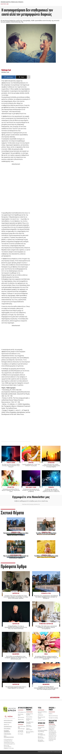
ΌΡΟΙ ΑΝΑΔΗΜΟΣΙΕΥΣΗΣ (9, 736)
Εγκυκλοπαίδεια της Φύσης (42, 730)
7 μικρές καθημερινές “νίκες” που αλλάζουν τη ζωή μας (31, 465)
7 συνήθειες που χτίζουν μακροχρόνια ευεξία (46, 556)
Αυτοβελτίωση (42, 623)
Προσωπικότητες (53, 715)
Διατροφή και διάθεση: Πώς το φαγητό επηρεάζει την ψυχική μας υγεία (11, 490)
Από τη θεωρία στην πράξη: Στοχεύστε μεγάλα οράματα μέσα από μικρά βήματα (51, 465)
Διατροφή (21, 722)
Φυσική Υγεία (41, 720)
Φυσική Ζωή (41, 723)
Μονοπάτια (21, 717)
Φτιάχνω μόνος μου (41, 737)
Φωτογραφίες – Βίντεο (30, 732)
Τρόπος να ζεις (14, 2)
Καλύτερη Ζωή (5, 4)
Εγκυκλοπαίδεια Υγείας (42, 712)
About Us (6, 724)
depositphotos (8, 720)
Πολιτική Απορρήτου (7, 731)
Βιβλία (46, 654)
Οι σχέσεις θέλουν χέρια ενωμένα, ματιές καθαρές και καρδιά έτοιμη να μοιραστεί (46, 657)
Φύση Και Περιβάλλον (41, 740)
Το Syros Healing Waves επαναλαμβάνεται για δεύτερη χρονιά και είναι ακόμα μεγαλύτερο (46, 688)
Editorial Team (5, 72)
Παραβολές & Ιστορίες (29, 722)
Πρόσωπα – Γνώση (52, 709)
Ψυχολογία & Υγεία (46, 593)
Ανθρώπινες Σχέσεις (29, 714)
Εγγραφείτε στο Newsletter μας (31, 497)
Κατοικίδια (29, 717)
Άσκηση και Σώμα (41, 727)
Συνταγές (20, 734)
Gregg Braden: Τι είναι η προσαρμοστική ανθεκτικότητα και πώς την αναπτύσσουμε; (16, 627)
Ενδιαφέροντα (15, 654)
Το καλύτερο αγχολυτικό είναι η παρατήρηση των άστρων (16, 687)
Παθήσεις (40, 715)
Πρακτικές (21, 719)
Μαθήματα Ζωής (29, 719)
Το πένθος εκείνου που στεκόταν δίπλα (46, 533)
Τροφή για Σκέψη (53, 717)
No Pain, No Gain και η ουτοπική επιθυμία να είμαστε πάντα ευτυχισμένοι (46, 627)
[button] (54, 697)
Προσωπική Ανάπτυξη (6, 2)
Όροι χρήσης (7, 728)
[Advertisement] (16, 188)
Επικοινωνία (7, 734)
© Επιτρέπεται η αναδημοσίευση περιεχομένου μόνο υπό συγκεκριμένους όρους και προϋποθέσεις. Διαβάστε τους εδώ (9, 744)
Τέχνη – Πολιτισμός (29, 729)
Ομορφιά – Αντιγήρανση (41, 734)
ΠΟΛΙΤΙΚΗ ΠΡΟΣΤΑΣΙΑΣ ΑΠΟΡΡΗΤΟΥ (31, 504)
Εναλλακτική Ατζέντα (53, 722)
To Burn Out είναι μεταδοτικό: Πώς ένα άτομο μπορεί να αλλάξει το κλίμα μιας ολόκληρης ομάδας (16, 597)
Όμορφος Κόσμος (29, 709)
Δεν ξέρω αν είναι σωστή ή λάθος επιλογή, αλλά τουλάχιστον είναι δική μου (11, 465)
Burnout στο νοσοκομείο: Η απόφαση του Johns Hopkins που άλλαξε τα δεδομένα (46, 597)
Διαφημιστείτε (8, 726)
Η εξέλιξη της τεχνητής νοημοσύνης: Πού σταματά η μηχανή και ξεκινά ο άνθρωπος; (51, 490)
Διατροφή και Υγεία (20, 731)
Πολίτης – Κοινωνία (28, 725)
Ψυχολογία (20, 2)
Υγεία (39, 708)
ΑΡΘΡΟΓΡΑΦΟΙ (7, 722)
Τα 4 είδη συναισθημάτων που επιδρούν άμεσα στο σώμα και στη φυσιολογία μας (16, 657)
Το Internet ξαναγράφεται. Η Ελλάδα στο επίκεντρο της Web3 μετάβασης (31, 490)
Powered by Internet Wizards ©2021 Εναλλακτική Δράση (49, 751)
